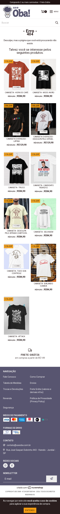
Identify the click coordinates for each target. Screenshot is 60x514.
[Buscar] (56, 22)
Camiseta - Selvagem (43, 232)
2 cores (17, 134)
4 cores (43, 227)
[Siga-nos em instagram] (5, 465)
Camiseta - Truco (16, 187)
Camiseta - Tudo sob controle (16, 272)
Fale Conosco (9, 377)
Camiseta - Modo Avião (43, 92)
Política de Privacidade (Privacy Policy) (41, 400)
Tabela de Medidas (12, 383)
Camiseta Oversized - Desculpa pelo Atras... (43, 138)
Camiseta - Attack (16, 336)
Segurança (8, 407)
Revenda (7, 398)
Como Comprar (37, 377)
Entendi (30, 510)
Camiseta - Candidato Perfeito (43, 186)
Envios (33, 383)
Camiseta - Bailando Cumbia (43, 285)
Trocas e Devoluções (13, 389)
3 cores (17, 87)
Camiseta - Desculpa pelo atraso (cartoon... (16, 232)
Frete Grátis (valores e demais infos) (40, 390)
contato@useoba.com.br (19, 445)
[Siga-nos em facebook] (12, 465)
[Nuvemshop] (30, 488)
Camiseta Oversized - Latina (16, 140)
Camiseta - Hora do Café (16, 92)
